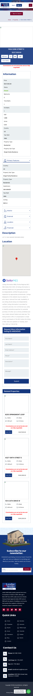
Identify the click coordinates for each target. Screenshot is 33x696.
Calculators (10, 634)
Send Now (26, 569)
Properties (15, 19)
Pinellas (21, 634)
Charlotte (22, 631)
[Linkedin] (19, 609)
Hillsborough (23, 627)
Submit (16, 381)
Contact (9, 641)
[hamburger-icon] (30, 5)
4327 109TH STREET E (13, 458)
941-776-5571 (15, 660)
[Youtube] (15, 609)
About (8, 631)
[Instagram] (7, 609)
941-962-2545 (14, 653)
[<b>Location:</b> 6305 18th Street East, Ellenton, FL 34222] (5, 676)
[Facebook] (3, 609)
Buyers (8, 627)
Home (8, 621)
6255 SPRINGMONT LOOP (15, 414)
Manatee (22, 621)
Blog (8, 638)
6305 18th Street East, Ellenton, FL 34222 (18, 675)
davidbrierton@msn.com (17, 669)
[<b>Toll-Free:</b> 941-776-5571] (5, 659)
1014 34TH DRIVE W (12, 501)
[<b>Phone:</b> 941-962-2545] (5, 654)
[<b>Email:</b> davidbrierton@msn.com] (5, 670)
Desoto (21, 638)
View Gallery (5, 60)
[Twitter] (11, 609)
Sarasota (22, 624)
